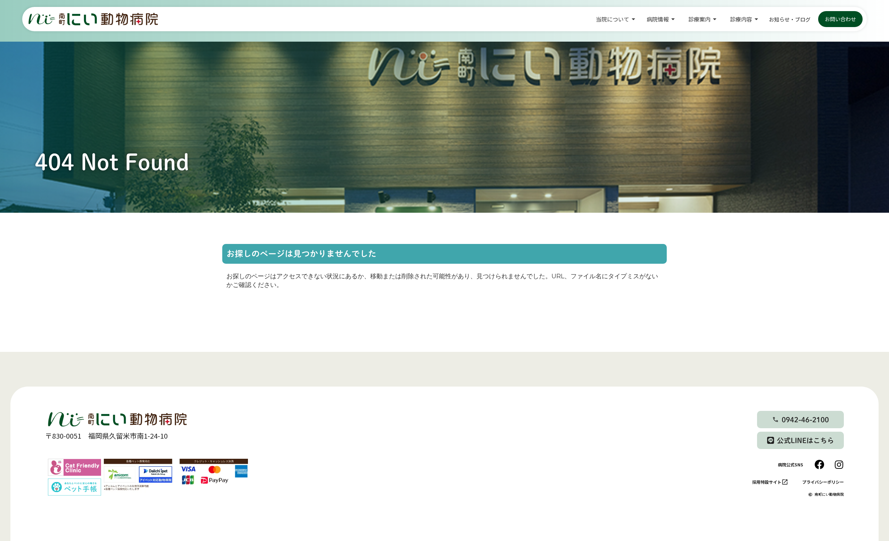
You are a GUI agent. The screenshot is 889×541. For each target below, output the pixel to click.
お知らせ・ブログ (790, 19)
